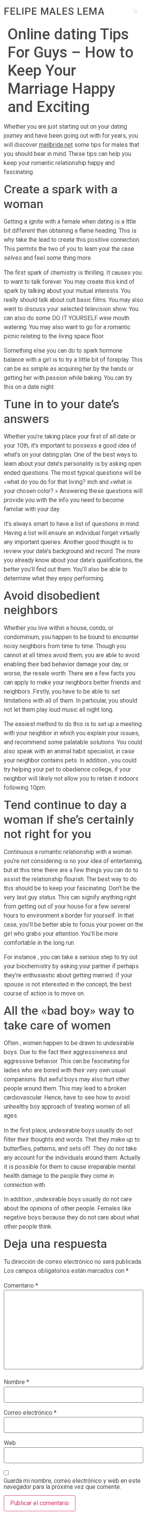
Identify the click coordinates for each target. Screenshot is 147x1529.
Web (10, 1443)
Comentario (21, 1286)
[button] (135, 11)
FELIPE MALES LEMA (54, 11)
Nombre (16, 1382)
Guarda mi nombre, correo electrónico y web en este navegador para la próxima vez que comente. (72, 1484)
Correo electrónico (30, 1413)
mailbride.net (56, 144)
